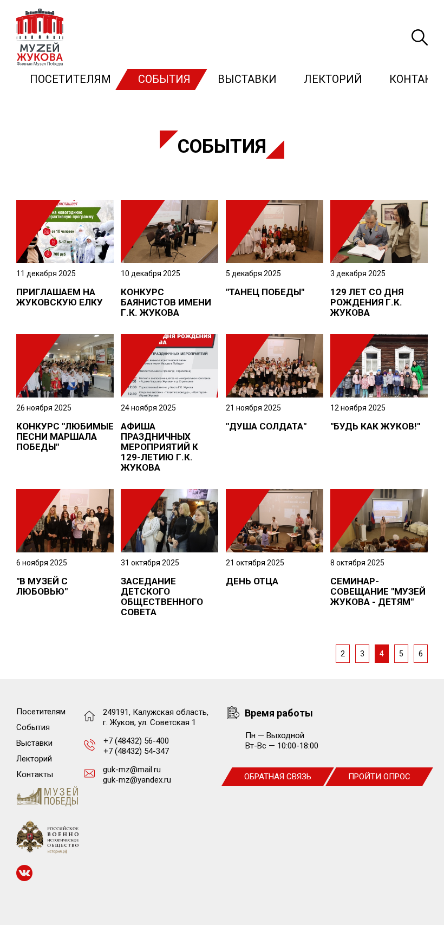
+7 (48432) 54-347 (136, 751)
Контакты (34, 774)
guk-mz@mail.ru (132, 769)
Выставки (247, 79)
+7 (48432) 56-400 (136, 741)
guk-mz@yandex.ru (137, 780)
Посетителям (70, 79)
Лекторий (333, 79)
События (164, 79)
